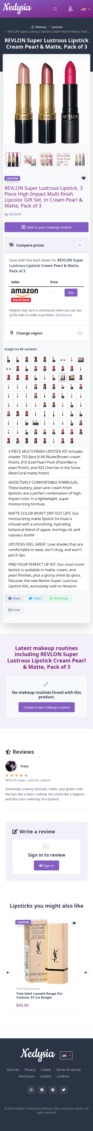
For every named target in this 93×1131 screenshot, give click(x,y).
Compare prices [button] (30, 245)
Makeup (40, 27)
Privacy (30, 1069)
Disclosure (63, 315)
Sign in (48, 865)
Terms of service (68, 1069)
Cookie (46, 1069)
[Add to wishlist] (83, 178)
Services (13, 1069)
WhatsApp (61, 598)
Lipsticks (57, 27)
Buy (71, 292)
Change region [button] (29, 333)
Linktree (63, 1076)
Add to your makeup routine (49, 227)
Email (16, 610)
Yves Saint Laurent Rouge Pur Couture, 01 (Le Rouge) (39, 995)
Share (16, 598)
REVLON (15, 214)
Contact (45, 1076)
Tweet (37, 598)
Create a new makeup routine (47, 707)
